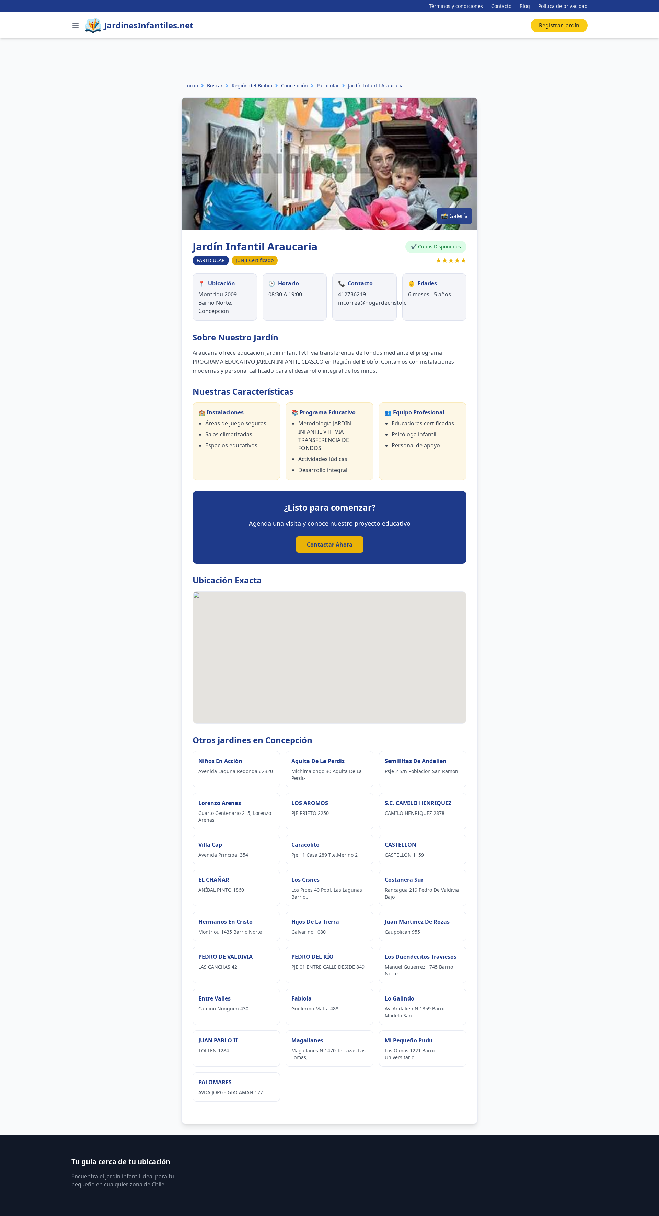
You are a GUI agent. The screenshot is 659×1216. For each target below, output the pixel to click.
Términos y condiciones (456, 6)
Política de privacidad (563, 6)
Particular (328, 85)
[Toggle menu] (75, 25)
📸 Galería (454, 216)
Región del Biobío (252, 85)
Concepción (294, 85)
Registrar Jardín (559, 25)
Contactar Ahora (329, 544)
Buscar (215, 85)
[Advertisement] (125, 53)
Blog (525, 6)
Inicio (191, 85)
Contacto (501, 6)
